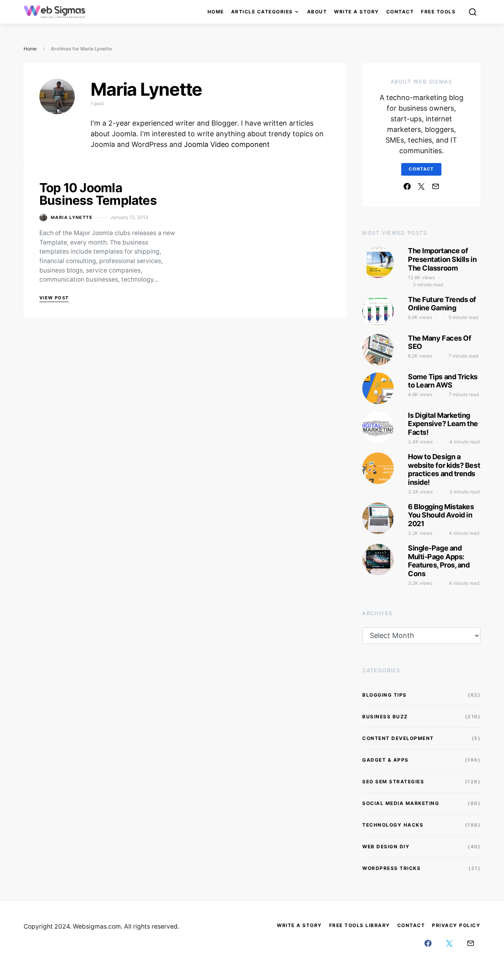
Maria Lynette (72, 217)
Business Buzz (385, 717)
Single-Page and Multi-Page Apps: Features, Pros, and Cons (438, 561)
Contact (400, 12)
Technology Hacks (392, 825)
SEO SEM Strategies (393, 781)
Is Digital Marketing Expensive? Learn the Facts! (443, 423)
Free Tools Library (359, 925)
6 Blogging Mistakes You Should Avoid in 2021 (441, 515)
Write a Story (356, 12)
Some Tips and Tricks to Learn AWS (443, 381)
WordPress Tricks (391, 868)
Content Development (398, 738)
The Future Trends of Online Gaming (442, 303)
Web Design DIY (386, 846)
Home (216, 12)
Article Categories (262, 12)
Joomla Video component (227, 144)
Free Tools (438, 12)
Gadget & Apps (385, 760)
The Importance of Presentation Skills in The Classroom (442, 259)
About (317, 12)
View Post (54, 297)
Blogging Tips (384, 695)
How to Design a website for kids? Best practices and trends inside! (444, 469)
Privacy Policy (456, 925)
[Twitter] (421, 186)
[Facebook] (407, 186)
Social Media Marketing (400, 803)
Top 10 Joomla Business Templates (98, 194)
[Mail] (435, 186)
